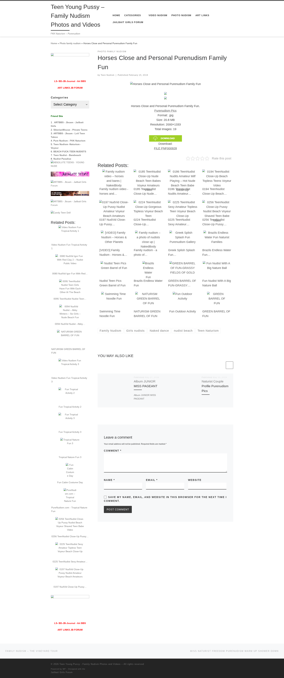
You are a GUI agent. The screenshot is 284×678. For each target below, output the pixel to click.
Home (54, 43)
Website (194, 480)
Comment (112, 450)
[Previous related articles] (221, 365)
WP (64, 669)
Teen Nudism (107, 75)
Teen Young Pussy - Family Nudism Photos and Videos (90, 664)
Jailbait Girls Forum (62, 672)
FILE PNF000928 (165, 148)
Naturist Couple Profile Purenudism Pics (215, 386)
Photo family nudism (70, 43)
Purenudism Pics (165, 110)
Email (152, 480)
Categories (59, 97)
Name (109, 480)
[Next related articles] (229, 365)
